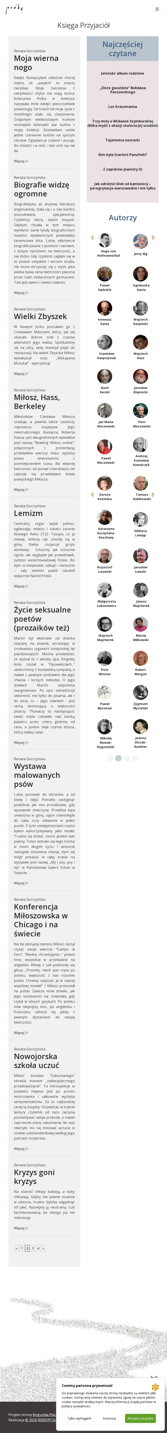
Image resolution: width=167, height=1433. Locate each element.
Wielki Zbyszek (40, 316)
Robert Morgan (141, 672)
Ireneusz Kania (105, 321)
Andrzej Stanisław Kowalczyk (141, 460)
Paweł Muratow (105, 706)
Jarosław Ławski (140, 569)
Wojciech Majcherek (105, 637)
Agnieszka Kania (141, 287)
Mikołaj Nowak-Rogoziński (105, 742)
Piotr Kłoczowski (141, 424)
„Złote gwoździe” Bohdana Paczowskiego (123, 90)
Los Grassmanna (122, 107)
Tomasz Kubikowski (142, 496)
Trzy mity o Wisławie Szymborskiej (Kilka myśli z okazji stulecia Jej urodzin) (122, 123)
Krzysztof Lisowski (104, 569)
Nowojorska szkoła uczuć (36, 1061)
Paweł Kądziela (104, 287)
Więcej (19, 161)
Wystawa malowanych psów (37, 775)
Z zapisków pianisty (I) (122, 169)
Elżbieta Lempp (140, 533)
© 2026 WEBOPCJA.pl (42, 1420)
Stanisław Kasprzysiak (106, 356)
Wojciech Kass (141, 356)
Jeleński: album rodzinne (122, 73)
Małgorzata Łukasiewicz (106, 603)
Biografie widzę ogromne (41, 189)
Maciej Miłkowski (141, 637)
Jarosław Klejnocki (141, 390)
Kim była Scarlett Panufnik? (123, 155)
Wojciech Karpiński (140, 321)
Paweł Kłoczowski (106, 460)
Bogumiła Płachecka (49, 1414)
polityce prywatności (76, 1406)
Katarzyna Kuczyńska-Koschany (106, 533)
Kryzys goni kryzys (34, 1176)
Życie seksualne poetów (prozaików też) (42, 618)
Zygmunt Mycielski (140, 706)
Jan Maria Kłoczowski (106, 424)
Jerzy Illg (140, 254)
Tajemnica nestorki (122, 140)
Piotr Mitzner (105, 672)
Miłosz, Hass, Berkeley (37, 401)
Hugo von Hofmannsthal (108, 253)
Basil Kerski (105, 390)
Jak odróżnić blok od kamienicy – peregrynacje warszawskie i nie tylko (122, 186)
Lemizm (28, 513)
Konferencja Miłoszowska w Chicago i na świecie (41, 920)
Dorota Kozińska (105, 496)
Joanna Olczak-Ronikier (140, 742)
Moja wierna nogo (36, 62)
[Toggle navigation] (157, 9)
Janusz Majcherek (141, 603)
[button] (153, 237)
